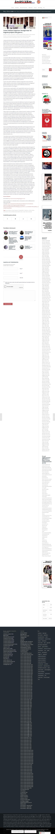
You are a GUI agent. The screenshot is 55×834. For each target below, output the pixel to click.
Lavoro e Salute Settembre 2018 (26, 776)
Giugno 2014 (44, 443)
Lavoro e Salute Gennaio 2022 (26, 692)
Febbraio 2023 (45, 292)
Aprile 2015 (44, 429)
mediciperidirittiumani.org (47, 509)
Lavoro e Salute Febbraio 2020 (26, 675)
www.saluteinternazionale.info (48, 469)
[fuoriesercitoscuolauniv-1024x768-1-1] (19, 23)
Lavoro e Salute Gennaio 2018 (26, 686)
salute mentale (40, 669)
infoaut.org (44, 540)
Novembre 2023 (45, 279)
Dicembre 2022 (45, 295)
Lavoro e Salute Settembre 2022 (26, 782)
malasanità (45, 654)
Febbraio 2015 (45, 432)
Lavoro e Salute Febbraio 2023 (26, 679)
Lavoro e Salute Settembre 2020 (26, 779)
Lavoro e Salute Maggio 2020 (26, 728)
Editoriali (22, 640)
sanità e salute (6, 660)
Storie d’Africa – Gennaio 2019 (26, 805)
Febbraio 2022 (45, 310)
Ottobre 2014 (44, 437)
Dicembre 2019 (45, 347)
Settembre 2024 (45, 265)
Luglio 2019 (44, 355)
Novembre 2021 (45, 314)
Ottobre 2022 (44, 298)
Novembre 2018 (45, 366)
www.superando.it (45, 482)
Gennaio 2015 (44, 433)
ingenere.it (44, 527)
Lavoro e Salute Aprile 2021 (25, 657)
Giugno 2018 (44, 374)
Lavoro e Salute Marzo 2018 (25, 738)
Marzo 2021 (44, 326)
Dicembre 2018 (45, 365)
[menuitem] (13, 7)
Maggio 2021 (44, 323)
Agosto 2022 (44, 301)
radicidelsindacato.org (46, 544)
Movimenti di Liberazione (8, 650)
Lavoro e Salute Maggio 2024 (26, 734)
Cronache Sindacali (7, 642)
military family (31, 210)
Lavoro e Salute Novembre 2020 (26, 756)
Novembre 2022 (45, 297)
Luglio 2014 (44, 442)
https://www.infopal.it (46, 556)
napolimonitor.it (45, 554)
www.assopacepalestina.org (47, 550)
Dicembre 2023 (45, 278)
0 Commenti (13, 34)
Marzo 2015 (44, 430)
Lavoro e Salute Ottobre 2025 (26, 772)
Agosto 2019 (44, 353)
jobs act (39, 652)
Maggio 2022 (44, 305)
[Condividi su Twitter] (15, 219)
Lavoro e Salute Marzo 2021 (25, 743)
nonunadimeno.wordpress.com (48, 518)
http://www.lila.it (45, 471)
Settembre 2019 (45, 352)
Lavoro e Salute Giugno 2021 (26, 701)
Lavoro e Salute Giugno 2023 (26, 704)
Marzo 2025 (44, 256)
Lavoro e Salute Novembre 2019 (26, 754)
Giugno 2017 (44, 391)
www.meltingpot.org (46, 553)
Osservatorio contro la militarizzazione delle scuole (12, 211)
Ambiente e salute (7, 634)
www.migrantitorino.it (46, 480)
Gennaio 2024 (44, 276)
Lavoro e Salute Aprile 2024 (25, 661)
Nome (21, 268)
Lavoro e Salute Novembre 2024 (26, 762)
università (30, 211)
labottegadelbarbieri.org (47, 503)
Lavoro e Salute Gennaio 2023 (26, 693)
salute (49, 667)
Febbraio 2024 (45, 275)
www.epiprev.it (45, 485)
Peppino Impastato (24, 796)
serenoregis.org (45, 547)
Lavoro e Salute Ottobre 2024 (26, 770)
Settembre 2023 (45, 282)
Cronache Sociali (19, 36)
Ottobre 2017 (44, 385)
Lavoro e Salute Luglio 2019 (25, 712)
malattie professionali (42, 656)
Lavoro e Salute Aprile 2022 (25, 659)
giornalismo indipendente (42, 644)
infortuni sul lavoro (47, 648)
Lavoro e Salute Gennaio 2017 (26, 685)
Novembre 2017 (45, 384)
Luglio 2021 (44, 320)
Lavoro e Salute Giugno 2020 (26, 699)
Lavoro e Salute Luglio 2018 (25, 711)
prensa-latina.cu (45, 542)
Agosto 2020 (44, 336)
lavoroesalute (44, 652)
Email (21, 273)
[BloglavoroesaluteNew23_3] (27, 3)
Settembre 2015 (45, 421)
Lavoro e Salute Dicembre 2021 (26, 667)
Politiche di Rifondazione (13, 37)
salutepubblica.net (45, 516)
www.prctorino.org (46, 466)
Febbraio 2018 (45, 379)
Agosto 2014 (44, 440)
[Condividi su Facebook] (7, 219)
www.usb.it (44, 490)
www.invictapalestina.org (47, 548)
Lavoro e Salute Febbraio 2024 (26, 680)
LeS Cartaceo (23, 790)
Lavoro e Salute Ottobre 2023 (26, 769)
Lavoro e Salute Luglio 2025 (25, 721)
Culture (23, 36)
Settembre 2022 (45, 300)
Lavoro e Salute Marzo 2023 (25, 746)
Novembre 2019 (45, 349)
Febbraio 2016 (45, 414)
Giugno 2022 (44, 304)
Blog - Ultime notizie (8, 11)
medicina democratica (42, 658)
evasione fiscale (47, 638)
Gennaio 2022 (44, 311)
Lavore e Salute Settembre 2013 (26, 654)
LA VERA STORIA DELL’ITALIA (26, 653)
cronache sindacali (7, 654)
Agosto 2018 (44, 371)
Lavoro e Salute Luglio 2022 (25, 717)
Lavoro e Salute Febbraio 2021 (26, 676)
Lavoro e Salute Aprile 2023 (25, 660)
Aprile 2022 (44, 307)
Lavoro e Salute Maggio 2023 (26, 733)
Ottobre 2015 (44, 420)
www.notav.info (45, 483)
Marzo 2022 (44, 308)
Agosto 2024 (44, 266)
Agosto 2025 (44, 249)
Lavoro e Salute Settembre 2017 (26, 775)
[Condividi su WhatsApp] (23, 219)
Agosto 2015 (44, 423)
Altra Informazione (20, 34)
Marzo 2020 (44, 343)
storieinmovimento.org (46, 515)
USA (39, 679)
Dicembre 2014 (45, 434)
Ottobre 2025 (44, 246)
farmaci (39, 640)
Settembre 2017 (45, 387)
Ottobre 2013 (44, 450)
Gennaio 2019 (44, 363)
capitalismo (46, 635)
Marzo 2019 (44, 361)
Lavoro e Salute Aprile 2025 (25, 663)
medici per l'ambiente (42, 660)
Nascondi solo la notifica (30, 831)
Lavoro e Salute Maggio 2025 (26, 735)
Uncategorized (6, 664)
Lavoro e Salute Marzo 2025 (25, 748)
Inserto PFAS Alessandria (25, 646)
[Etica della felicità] (1, 417)
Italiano (46, 17)
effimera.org (44, 541)
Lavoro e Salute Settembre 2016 (26, 773)
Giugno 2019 (44, 356)
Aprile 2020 (44, 342)
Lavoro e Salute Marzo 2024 (25, 747)
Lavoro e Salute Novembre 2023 (26, 760)
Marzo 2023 (44, 291)
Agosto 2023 (44, 284)
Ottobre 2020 (44, 333)
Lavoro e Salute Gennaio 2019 (26, 688)
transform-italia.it (45, 519)
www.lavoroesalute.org (46, 63)
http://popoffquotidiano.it (47, 486)
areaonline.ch (44, 535)
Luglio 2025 (44, 250)
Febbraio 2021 (45, 327)
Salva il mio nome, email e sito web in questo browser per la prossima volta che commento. (20, 283)
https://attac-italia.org (46, 467)
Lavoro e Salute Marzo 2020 (25, 741)
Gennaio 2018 (44, 381)
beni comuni (40, 635)
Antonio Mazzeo (9, 210)
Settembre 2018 (45, 369)
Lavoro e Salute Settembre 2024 (26, 785)
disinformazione (41, 638)
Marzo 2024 (44, 274)
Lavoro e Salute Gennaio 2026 (26, 698)
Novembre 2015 (45, 419)
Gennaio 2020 (44, 346)
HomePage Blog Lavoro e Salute (26, 644)
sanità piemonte (41, 673)
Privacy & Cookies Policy (25, 799)
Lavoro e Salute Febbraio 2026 (26, 683)
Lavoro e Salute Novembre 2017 (26, 751)
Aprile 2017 (44, 394)
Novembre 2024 (45, 262)
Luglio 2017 (44, 390)
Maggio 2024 (44, 271)
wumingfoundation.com (47, 502)
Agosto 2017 (44, 388)
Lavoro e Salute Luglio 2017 (25, 709)
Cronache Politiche (7, 641)
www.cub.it (44, 492)
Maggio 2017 (44, 392)
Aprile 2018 (44, 376)
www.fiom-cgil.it (45, 489)
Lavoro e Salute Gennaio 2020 (26, 689)
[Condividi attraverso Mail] (31, 219)
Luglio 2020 (44, 337)
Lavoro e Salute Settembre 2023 (26, 783)
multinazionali (40, 663)
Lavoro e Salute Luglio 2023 (25, 718)
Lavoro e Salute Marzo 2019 (25, 740)
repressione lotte (47, 665)
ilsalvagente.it (44, 529)
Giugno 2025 (44, 252)
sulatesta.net (44, 537)
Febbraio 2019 (45, 362)
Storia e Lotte (20, 37)
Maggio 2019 (44, 358)
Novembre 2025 (45, 245)
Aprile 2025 (44, 255)
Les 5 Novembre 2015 (24, 789)
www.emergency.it (45, 473)
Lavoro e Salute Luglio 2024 (25, 719)
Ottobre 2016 (44, 403)
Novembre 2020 (45, 332)
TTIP (45, 675)
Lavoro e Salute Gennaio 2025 (26, 696)
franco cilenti (40, 642)
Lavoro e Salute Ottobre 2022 (26, 767)
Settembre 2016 (45, 404)
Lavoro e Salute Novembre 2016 (26, 750)
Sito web (21, 277)
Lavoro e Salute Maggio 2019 (26, 727)
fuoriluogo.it (44, 522)
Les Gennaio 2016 (23, 792)
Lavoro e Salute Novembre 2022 (26, 759)
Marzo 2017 (44, 395)
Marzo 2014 (44, 447)
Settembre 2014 (45, 439)
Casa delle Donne (41, 636)
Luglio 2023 (44, 285)
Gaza (45, 642)
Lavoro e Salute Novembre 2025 (26, 763)
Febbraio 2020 (45, 345)
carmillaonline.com (46, 521)
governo (39, 646)
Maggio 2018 (44, 375)
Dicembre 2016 (45, 400)
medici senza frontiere (42, 661)
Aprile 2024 (44, 272)
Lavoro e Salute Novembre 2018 (26, 753)
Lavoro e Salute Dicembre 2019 (26, 664)
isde (45, 650)
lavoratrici (5, 657)
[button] (44, 36)
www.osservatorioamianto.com (48, 499)
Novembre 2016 (45, 401)
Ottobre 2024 (44, 263)
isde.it (43, 538)
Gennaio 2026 (44, 242)
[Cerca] (43, 7)
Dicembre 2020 (45, 330)
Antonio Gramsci (23, 633)
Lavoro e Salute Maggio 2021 (26, 730)
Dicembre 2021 (45, 313)
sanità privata (47, 673)
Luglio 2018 (44, 372)
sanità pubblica (40, 675)
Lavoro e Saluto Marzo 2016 (25, 788)
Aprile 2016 (44, 411)
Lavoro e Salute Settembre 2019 (26, 777)
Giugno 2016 (44, 408)
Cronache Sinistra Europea (11, 36)
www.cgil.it (44, 487)
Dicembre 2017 (45, 382)
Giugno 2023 (44, 287)
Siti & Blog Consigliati (24, 801)
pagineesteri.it (45, 551)
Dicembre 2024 (45, 261)
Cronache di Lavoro (7, 639)
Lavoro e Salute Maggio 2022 (26, 731)
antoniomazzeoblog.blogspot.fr (48, 511)
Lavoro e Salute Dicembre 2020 (26, 666)
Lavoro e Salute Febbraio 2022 (26, 677)
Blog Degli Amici (23, 634)
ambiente (39, 633)
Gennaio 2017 (44, 398)
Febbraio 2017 (45, 397)
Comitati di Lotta (28, 34)
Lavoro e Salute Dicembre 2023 (26, 670)
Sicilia (27, 211)
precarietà (46, 663)
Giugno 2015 (44, 426)
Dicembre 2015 (45, 417)
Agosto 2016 (44, 405)
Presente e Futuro (24, 798)
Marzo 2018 (44, 378)
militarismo (26, 210)
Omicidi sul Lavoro (24, 795)
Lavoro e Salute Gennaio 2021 (26, 690)
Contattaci (22, 638)
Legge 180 (40, 654)
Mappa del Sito (23, 793)
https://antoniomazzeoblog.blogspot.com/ (16, 198)
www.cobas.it (44, 493)
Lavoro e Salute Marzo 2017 (25, 737)
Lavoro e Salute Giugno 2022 (26, 702)
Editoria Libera (27, 36)
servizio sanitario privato (8, 661)
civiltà (46, 636)
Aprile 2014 (44, 446)
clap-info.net (44, 525)
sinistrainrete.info (45, 534)
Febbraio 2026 (45, 240)
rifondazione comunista (42, 667)
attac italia (44, 633)
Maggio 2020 (44, 340)
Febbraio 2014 (45, 449)
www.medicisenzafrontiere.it (47, 474)
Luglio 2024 (44, 268)
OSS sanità (5, 658)
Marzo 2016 (44, 413)
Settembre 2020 (45, 334)
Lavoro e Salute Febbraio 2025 (26, 682)
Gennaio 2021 (44, 329)
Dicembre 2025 (45, 243)
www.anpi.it (44, 496)
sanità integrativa (47, 669)
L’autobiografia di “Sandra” (25, 647)
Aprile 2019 (44, 359)
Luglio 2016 (44, 407)
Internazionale (5, 37)
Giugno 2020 (44, 339)
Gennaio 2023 (44, 294)
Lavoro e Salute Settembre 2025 (26, 786)
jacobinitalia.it (45, 528)
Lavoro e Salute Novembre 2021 (26, 757)
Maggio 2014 (44, 445)
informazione (40, 648)
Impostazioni (40, 831)
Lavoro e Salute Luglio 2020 (25, 714)
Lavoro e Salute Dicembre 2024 (26, 672)
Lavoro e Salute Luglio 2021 (25, 715)
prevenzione (40, 665)
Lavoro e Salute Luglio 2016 (25, 708)
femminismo (44, 640)
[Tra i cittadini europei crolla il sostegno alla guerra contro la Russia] (54, 417)
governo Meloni (45, 646)
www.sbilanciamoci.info (46, 470)
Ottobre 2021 (44, 316)
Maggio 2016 (44, 410)
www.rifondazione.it (46, 464)
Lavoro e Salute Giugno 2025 (26, 706)
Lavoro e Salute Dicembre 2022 (26, 669)
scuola (24, 211)
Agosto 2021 (44, 318)
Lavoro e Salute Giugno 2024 (26, 705)
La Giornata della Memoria (25, 648)
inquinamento (40, 650)
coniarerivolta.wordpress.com (48, 508)
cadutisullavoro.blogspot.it (47, 500)
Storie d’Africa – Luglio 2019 (25, 806)
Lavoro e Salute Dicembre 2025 (26, 673)
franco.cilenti (26, 37)
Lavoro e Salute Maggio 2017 (26, 724)
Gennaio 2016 (44, 416)
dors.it (43, 514)
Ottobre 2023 (44, 281)
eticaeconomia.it (45, 512)
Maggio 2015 (44, 427)
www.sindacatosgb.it (46, 495)
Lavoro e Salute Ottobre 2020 (26, 764)
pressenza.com (45, 524)
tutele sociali (40, 677)
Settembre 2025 (45, 247)
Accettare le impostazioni (17, 831)
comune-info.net (45, 505)
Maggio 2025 (44, 253)
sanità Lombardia (41, 671)
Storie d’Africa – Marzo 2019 (25, 808)
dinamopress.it (45, 506)
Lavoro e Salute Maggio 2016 (26, 722)
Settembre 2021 (45, 317)
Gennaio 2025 (44, 259)
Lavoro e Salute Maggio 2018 (26, 725)
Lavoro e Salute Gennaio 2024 (26, 695)
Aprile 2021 (44, 324)
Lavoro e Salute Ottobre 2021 (26, 766)
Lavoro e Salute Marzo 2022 (25, 744)
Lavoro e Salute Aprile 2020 (25, 656)
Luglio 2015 (44, 424)
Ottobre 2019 (44, 350)
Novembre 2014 (45, 436)
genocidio (48, 642)
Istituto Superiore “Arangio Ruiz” (18, 210)
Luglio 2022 (44, 303)
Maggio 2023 (44, 288)
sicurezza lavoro (6, 663)
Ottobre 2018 (44, 368)
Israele (48, 650)
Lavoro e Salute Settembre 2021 (26, 780)
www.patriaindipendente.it (47, 545)
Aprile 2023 (44, 290)
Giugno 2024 (44, 269)
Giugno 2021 (44, 321)
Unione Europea (46, 677)
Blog (24, 34)
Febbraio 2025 (45, 258)
